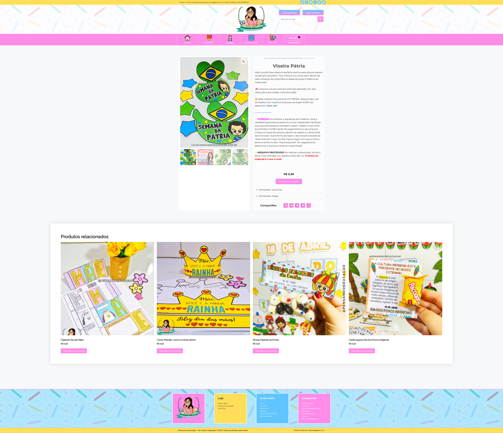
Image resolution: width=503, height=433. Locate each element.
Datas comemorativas (278, 58)
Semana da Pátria (295, 58)
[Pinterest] (319, 2)
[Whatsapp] (315, 2)
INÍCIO (187, 42)
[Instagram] (306, 2)
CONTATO (209, 42)
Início (266, 58)
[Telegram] (324, 2)
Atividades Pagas (269, 196)
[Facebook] (302, 2)
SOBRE (230, 43)
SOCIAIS (273, 42)
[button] (243, 61)
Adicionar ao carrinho (74, 351)
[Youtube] (311, 2)
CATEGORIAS (251, 42)
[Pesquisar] (320, 19)
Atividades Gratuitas (270, 189)
